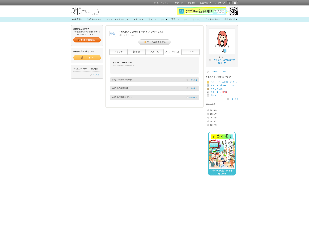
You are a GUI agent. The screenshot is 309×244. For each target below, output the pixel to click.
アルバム (154, 52)
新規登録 (191, 3)
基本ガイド (230, 19)
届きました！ (216, 95)
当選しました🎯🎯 (219, 92)
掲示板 (136, 52)
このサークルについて (218, 72)
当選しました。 (217, 88)
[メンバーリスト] (173, 52)
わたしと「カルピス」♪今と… (224, 82)
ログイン (179, 3)
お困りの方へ (206, 3)
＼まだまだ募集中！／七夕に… (224, 85)
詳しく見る (97, 75)
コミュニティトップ (161, 3)
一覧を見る (193, 80)
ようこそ (118, 52)
